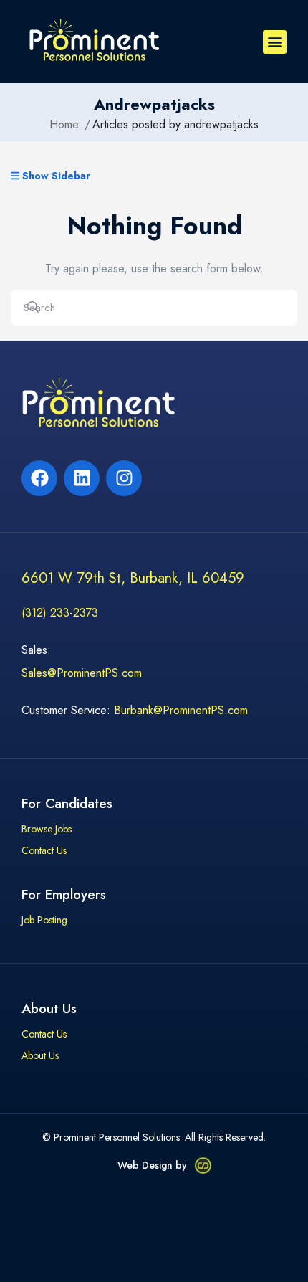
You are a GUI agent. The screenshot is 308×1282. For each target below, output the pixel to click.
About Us (40, 1056)
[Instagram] (124, 478)
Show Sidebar (54, 176)
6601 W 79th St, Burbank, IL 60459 (132, 578)
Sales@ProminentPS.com (81, 673)
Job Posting (44, 920)
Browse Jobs (46, 829)
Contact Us (44, 851)
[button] (275, 42)
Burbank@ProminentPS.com (181, 710)
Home (64, 124)
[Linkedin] (82, 478)
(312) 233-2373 (59, 612)
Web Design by (152, 1165)
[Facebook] (39, 478)
